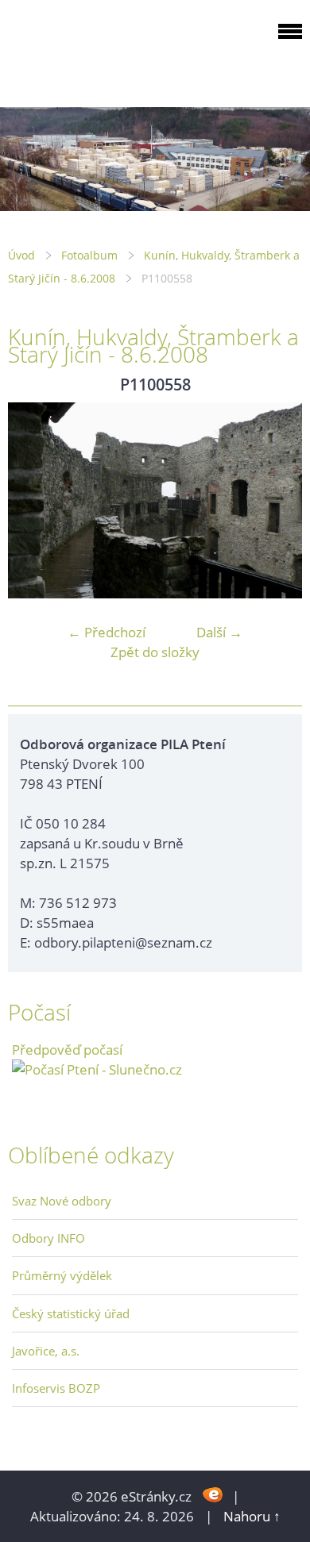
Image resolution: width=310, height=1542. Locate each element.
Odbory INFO (48, 1238)
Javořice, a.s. (45, 1351)
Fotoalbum (89, 255)
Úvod (21, 255)
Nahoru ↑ (252, 1516)
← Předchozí (106, 632)
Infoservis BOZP (56, 1388)
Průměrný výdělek (62, 1275)
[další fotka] (276, 500)
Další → (219, 632)
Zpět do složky (155, 652)
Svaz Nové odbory (61, 1201)
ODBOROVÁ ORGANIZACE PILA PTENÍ (108, 50)
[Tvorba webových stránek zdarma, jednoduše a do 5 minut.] (213, 1494)
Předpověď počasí (67, 1049)
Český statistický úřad (71, 1313)
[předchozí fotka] (34, 500)
